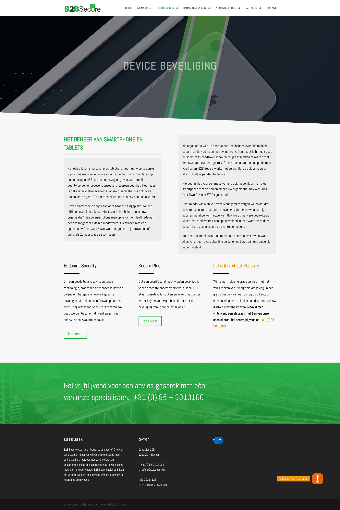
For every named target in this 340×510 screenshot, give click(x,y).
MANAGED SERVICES (194, 8)
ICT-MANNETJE (145, 8)
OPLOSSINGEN (166, 8)
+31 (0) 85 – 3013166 (168, 397)
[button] (317, 478)
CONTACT (271, 8)
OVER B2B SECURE (225, 8)
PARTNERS (251, 8)
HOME (128, 8)
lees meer (75, 333)
